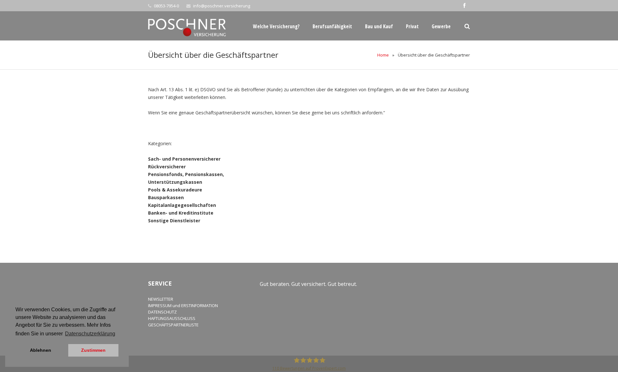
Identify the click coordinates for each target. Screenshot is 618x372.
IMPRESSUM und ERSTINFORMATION (183, 305)
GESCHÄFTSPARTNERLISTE (173, 325)
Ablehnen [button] (40, 350)
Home (383, 55)
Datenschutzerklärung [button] (90, 333)
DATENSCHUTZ (162, 312)
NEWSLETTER (160, 299)
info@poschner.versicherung (221, 6)
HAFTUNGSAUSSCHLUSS (171, 318)
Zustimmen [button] (93, 350)
